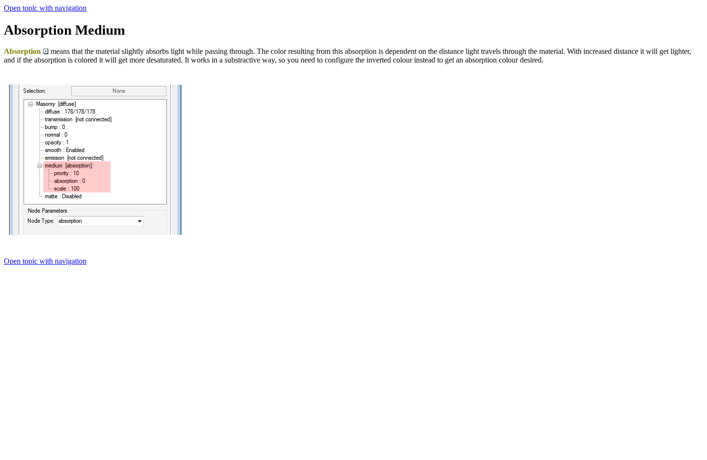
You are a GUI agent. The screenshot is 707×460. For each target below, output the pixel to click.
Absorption (22, 51)
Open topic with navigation (45, 8)
